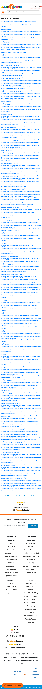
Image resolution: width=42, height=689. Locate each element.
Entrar (11, 583)
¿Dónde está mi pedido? (11, 591)
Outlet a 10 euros (30, 596)
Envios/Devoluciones (31, 566)
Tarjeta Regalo (30, 619)
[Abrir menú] (2, 12)
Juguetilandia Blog (31, 593)
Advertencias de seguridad (31, 545)
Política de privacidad (31, 553)
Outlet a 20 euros (30, 599)
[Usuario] (35, 6)
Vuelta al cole (31, 583)
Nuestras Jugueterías (31, 556)
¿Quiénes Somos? (11, 576)
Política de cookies (31, 550)
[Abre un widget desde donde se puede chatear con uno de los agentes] (12, 685)
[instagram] (7, 636)
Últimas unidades (30, 616)
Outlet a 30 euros (30, 603)
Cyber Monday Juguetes (30, 611)
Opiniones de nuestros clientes (11, 571)
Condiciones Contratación (31, 571)
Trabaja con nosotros (11, 556)
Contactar (11, 543)
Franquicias (30, 559)
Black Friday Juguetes (31, 606)
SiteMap (31, 622)
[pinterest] (20, 636)
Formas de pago (11, 553)
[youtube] (23, 636)
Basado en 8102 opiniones (21, 505)
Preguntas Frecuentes (11, 548)
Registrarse (11, 586)
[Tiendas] (31, 6)
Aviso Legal (31, 563)
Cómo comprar (11, 559)
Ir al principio (38, 493)
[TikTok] (10, 636)
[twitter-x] (16, 636)
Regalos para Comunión (31, 588)
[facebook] (13, 636)
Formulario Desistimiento (11, 564)
